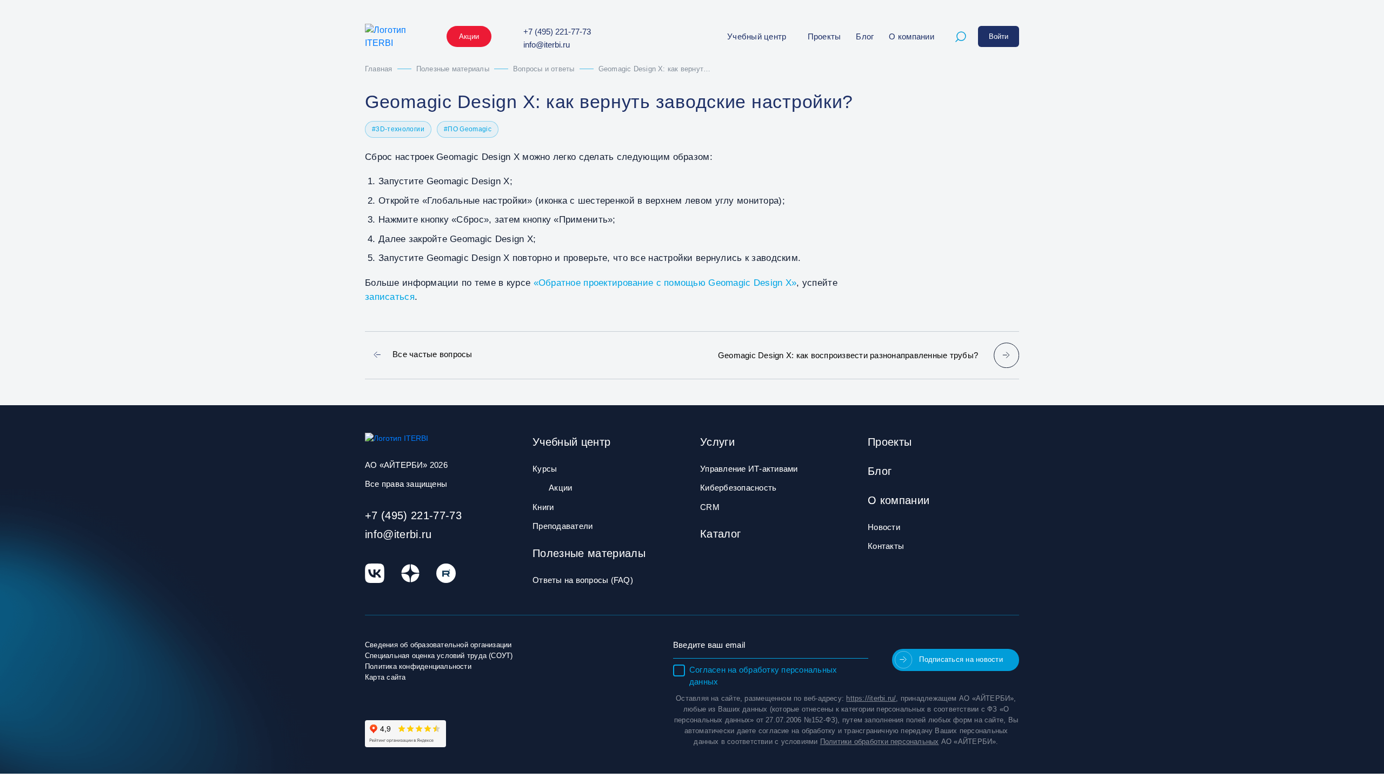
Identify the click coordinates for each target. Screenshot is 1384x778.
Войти (998, 36)
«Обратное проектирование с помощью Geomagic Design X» (665, 283)
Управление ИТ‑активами (749, 468)
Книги (543, 507)
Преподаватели (563, 526)
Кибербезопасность (738, 487)
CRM (710, 507)
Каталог (720, 534)
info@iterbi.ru (546, 44)
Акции (469, 36)
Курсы (545, 468)
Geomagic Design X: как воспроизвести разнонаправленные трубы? (848, 355)
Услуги (717, 442)
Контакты (886, 546)
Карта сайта (385, 677)
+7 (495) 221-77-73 (557, 31)
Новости (884, 527)
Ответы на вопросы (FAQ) (583, 580)
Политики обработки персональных (879, 741)
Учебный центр (756, 36)
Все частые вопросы (432, 354)
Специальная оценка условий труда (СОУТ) (439, 656)
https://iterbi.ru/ (871, 698)
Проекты (824, 36)
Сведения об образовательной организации (438, 645)
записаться (390, 297)
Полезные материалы (589, 553)
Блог (865, 36)
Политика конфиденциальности (418, 666)
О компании (911, 36)
